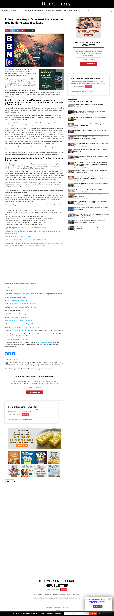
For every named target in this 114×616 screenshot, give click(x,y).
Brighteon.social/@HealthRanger (25, 294)
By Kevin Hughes (84, 146)
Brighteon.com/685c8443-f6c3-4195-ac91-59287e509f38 (28, 228)
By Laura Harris (83, 186)
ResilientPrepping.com (45, 342)
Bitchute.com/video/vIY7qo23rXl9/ (21, 236)
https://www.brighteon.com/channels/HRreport (19, 287)
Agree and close (98, 606)
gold (27, 365)
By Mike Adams (84, 133)
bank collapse (18, 363)
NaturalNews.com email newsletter (23, 330)
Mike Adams (17, 27)
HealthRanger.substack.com (19, 300)
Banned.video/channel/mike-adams (25, 304)
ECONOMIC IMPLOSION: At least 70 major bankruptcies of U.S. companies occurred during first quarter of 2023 (90, 137)
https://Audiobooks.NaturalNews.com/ (16, 339)
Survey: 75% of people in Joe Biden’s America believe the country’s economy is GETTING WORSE (89, 111)
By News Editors (84, 120)
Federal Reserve (16, 365)
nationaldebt (68, 10)
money (32, 365)
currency (7, 365)
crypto (51, 363)
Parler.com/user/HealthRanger (18, 317)
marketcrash (39, 10)
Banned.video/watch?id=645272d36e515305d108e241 (30, 240)
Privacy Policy (57, 610)
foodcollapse (29, 10)
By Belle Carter (84, 153)
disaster (13, 10)
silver (53, 365)
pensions (58, 10)
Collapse (45, 363)
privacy (37, 365)
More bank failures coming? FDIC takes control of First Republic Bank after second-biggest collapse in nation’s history (91, 177)
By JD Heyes (83, 140)
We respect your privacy (53, 598)
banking (26, 363)
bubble (76, 10)
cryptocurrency (58, 363)
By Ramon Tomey (83, 191)
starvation (5, 10)
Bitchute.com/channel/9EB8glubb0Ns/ (22, 324)
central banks (33, 363)
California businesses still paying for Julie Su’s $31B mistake (90, 190)
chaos (20, 10)
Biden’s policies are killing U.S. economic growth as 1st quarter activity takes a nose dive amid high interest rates (91, 202)
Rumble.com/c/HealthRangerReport (21, 320)
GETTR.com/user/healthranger (17, 314)
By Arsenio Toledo (84, 108)
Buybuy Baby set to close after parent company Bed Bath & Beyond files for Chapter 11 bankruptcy (90, 221)
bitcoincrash (50, 10)
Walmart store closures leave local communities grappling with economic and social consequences (91, 184)
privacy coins (44, 365)
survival (57, 365)
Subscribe (93, 614)
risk (82, 10)
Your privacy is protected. (13, 419)
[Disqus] (34, 505)
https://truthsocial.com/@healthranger (25, 307)
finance (23, 365)
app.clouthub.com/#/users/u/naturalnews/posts (26, 327)
